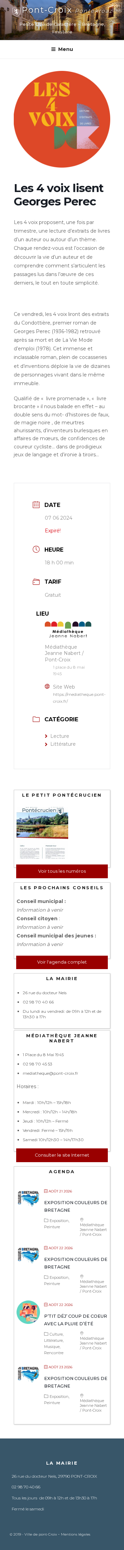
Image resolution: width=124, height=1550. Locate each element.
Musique (52, 1346)
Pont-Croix (67, 10)
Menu (65, 49)
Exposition (59, 1220)
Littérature (63, 744)
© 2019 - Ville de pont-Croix (34, 1534)
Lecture (59, 736)
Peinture (52, 1226)
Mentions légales (75, 1534)
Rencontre (53, 1352)
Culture (56, 1334)
